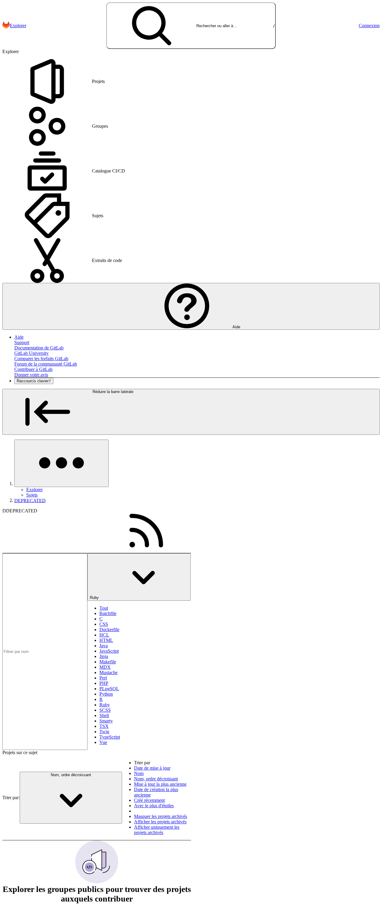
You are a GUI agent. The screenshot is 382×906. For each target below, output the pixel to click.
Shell (104, 715)
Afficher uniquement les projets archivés (156, 830)
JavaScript (109, 651)
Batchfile (107, 613)
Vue (103, 742)
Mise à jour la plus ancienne (160, 784)
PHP (103, 683)
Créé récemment (149, 800)
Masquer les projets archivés (160, 816)
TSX (104, 726)
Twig (104, 731)
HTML (106, 640)
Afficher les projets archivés (160, 821)
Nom (139, 773)
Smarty (106, 720)
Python (106, 694)
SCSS (105, 710)
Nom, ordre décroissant (156, 778)
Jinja (103, 656)
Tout (103, 608)
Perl (103, 677)
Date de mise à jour (152, 768)
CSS (103, 624)
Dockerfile (109, 629)
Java (103, 645)
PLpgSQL (109, 688)
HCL (104, 634)
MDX (105, 667)
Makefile (107, 661)
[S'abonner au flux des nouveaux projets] (146, 530)
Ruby (104, 704)
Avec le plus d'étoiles (154, 805)
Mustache (108, 672)
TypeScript (109, 736)
